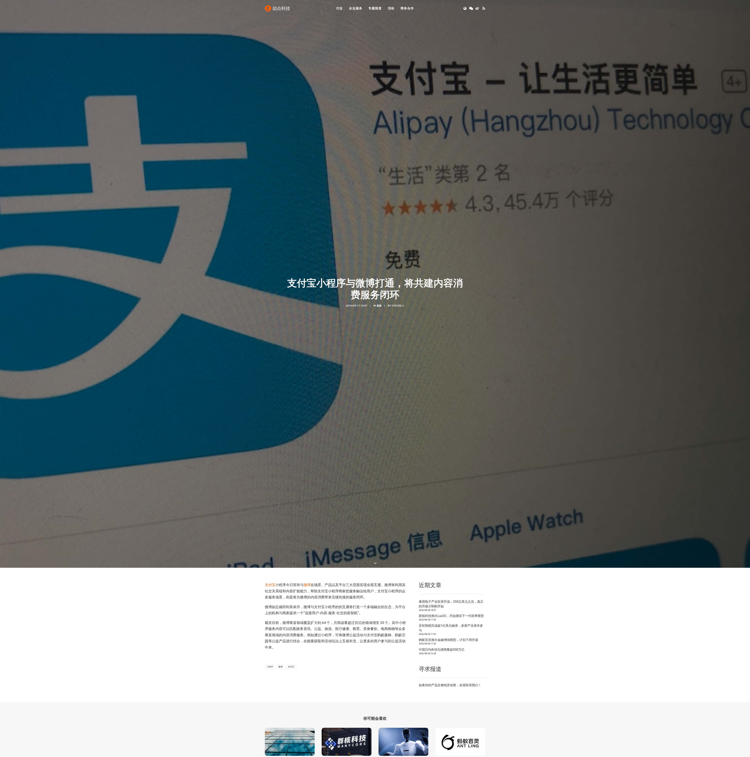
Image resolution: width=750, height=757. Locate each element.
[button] (465, 8)
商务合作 (407, 8)
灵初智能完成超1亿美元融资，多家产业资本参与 (451, 628)
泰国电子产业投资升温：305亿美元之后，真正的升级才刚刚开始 (451, 604)
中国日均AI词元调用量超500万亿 (441, 649)
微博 (307, 585)
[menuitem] (340, 8)
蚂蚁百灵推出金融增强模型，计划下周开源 (448, 640)
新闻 (379, 305)
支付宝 (270, 585)
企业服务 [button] (355, 8)
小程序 (270, 666)
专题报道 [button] (374, 8)
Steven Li (398, 305)
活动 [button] (391, 8)
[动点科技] (277, 8)
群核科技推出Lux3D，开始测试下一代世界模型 (451, 616)
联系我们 (472, 685)
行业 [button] (339, 8)
